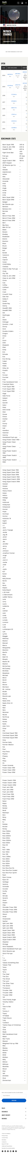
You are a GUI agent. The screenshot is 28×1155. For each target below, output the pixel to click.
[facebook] (2, 1151)
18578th (17, 73)
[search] (18, 2)
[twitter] (5, 1151)
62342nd (10, 85)
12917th (17, 85)
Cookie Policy (5, 1137)
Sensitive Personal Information (8, 1148)
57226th (14, 94)
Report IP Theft (5, 1144)
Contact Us (4, 1141)
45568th (14, 101)
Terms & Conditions (6, 1133)
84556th (10, 74)
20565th (25, 72)
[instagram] (8, 1151)
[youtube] (10, 1151)
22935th (14, 121)
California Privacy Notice (7, 1146)
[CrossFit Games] (4, 3)
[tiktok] (16, 1151)
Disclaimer (4, 1139)
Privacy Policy (5, 1135)
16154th (25, 83)
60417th (14, 108)
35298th (14, 127)
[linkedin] (13, 1151)
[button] (26, 2)
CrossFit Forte (9, 41)
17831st (14, 114)
